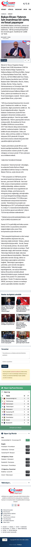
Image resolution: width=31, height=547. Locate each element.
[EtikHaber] (8, 3)
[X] (15, 505)
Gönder (4, 366)
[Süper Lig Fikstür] (29, 433)
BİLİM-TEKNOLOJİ (22, 528)
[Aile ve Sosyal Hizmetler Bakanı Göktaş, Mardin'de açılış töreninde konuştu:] (23, 318)
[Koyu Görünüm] (24, 3)
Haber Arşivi (6, 522)
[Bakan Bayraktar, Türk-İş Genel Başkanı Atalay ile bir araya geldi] (8, 335)
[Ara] (26, 3)
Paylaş (4, 60)
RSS (5, 539)
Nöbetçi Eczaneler (8, 510)
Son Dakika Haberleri (8, 520)
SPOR (25, 9)
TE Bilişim (19, 544)
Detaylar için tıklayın (15, 427)
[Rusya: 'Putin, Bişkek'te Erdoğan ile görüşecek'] (8, 318)
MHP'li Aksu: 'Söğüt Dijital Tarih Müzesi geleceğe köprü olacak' (23, 341)
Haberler (3, 14)
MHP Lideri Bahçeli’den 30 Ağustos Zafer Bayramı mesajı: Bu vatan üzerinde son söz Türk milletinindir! (23, 308)
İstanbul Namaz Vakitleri (9, 513)
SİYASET (3, 9)
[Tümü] (29, 482)
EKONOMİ (18, 9)
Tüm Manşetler (7, 518)
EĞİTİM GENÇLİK (13, 530)
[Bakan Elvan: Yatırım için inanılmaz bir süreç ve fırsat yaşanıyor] (15, 49)
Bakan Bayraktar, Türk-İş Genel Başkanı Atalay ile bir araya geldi (7, 341)
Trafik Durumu (6, 515)
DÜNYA (13, 528)
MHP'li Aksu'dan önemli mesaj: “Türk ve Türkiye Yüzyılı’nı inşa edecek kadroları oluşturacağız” (7, 308)
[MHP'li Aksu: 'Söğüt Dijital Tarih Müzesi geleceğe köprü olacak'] (23, 335)
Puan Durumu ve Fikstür (9, 517)
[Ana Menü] (28, 3)
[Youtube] (18, 505)
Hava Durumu (6, 511)
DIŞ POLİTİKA (6, 528)
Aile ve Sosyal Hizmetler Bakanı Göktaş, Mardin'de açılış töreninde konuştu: (21, 325)
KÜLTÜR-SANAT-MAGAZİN (9, 532)
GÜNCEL (10, 9)
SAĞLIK (4, 530)
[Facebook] (12, 505)
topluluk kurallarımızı (15, 371)
